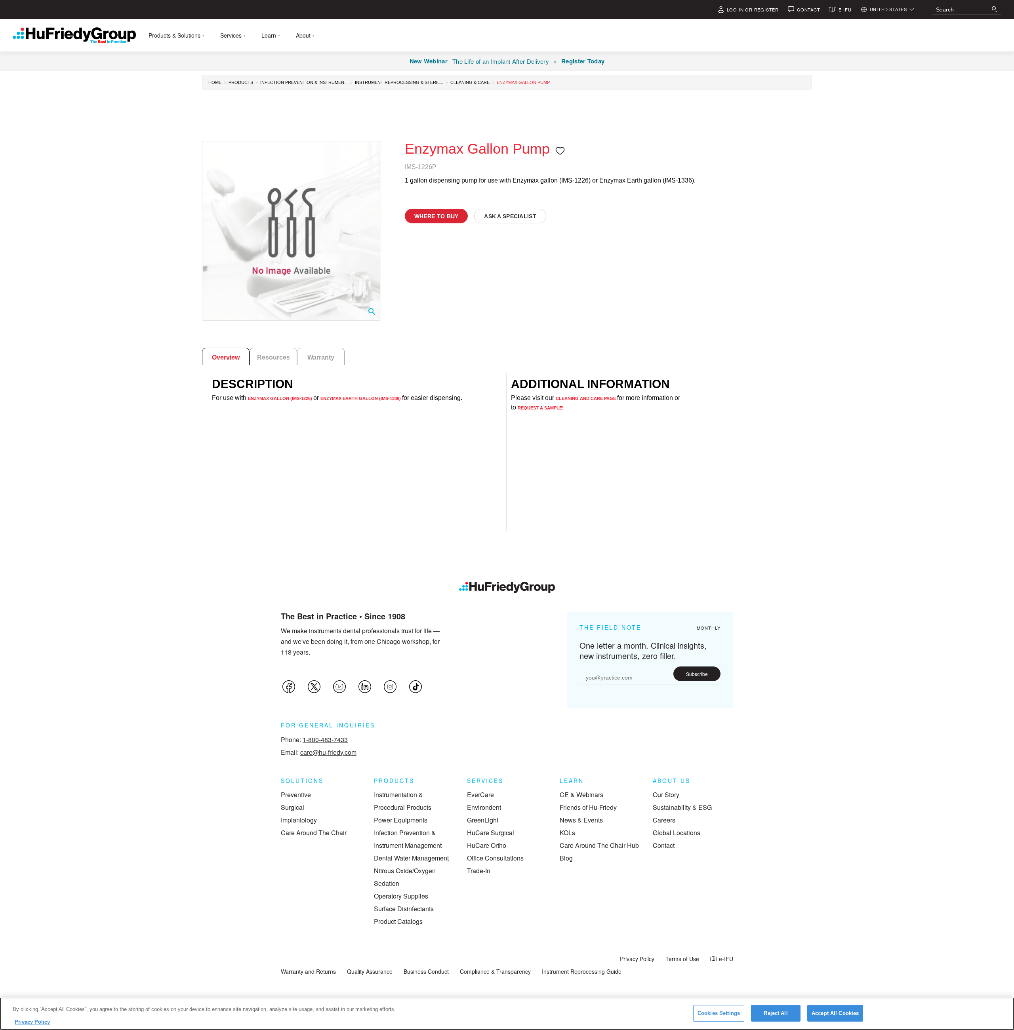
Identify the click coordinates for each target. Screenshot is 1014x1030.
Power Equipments (400, 819)
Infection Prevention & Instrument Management (408, 839)
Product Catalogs (398, 921)
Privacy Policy (637, 959)
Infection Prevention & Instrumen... (304, 82)
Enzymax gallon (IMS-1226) (280, 398)
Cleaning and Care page (586, 398)
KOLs (567, 832)
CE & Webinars (581, 794)
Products (241, 82)
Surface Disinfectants (404, 908)
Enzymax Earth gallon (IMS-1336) (361, 398)
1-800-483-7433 (325, 739)
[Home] (507, 587)
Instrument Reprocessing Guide (581, 971)
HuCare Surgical (490, 832)
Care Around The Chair (314, 832)
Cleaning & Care (470, 82)
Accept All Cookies (835, 1013)
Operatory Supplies (401, 896)
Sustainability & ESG (682, 807)
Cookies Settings (719, 1013)
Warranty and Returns (308, 971)
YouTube (339, 687)
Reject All (775, 1013)
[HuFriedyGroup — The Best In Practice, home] (74, 35)
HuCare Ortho (486, 845)
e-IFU (726, 959)
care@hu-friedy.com (328, 752)
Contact (664, 845)
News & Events (581, 819)
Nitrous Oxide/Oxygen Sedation (405, 877)
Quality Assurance (370, 971)
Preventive (296, 794)
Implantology (299, 819)
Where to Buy (436, 216)
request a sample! (541, 408)
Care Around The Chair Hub (599, 845)
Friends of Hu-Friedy (588, 807)
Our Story (666, 794)
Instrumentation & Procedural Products (402, 801)
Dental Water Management (411, 857)
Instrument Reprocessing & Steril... (399, 82)
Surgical (292, 807)
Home (214, 82)
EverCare (480, 794)
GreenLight (482, 819)
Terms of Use (682, 959)
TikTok (415, 687)
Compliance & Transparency (495, 971)
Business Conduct (426, 971)
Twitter (314, 687)
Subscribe (697, 673)
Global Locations (676, 832)
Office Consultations (495, 857)
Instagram (390, 687)
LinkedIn (365, 687)
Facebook (289, 687)
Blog (566, 857)
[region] (507, 1014)
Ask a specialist (510, 216)
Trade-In (478, 870)
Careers (664, 819)
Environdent (484, 807)
